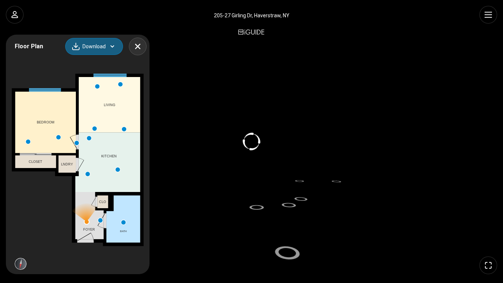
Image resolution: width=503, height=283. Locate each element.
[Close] (138, 46)
